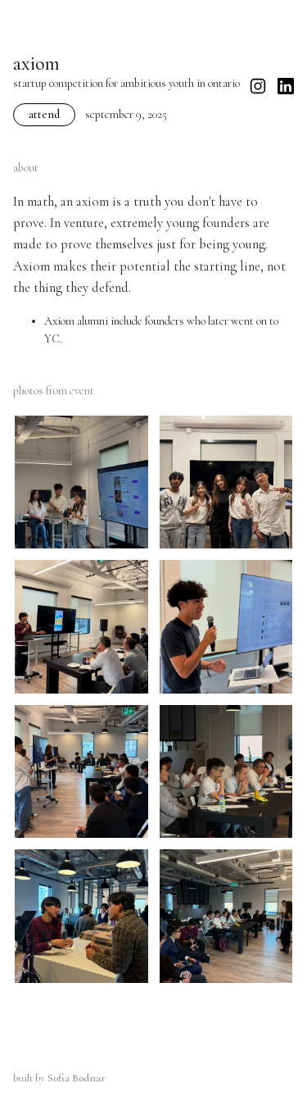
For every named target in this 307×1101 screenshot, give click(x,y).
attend (44, 114)
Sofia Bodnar (76, 1078)
